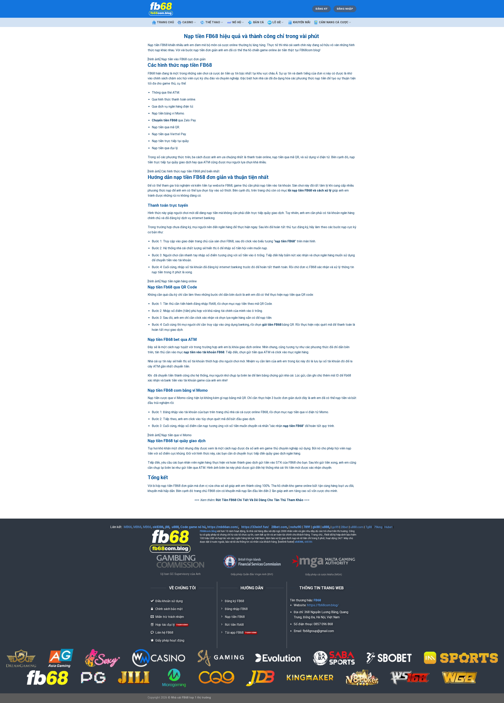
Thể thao (212, 22)
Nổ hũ (236, 22)
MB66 (128, 527)
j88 (167, 527)
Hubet (388, 527)
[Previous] (15, 668)
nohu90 (295, 527)
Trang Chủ (165, 22)
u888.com (356, 527)
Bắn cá (258, 22)
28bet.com (279, 527)
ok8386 (158, 527)
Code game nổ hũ (193, 527)
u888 (175, 527)
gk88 (316, 527)
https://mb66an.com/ (222, 527)
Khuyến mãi (301, 22)
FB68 (317, 600)
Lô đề (276, 22)
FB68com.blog (208, 531)
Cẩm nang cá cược (333, 22)
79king (378, 527)
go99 (335, 527)
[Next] (489, 668)
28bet (344, 527)
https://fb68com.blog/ (323, 605)
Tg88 (368, 527)
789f (306, 527)
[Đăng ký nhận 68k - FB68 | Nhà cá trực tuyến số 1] (161, 9)
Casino (187, 22)
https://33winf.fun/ (255, 527)
